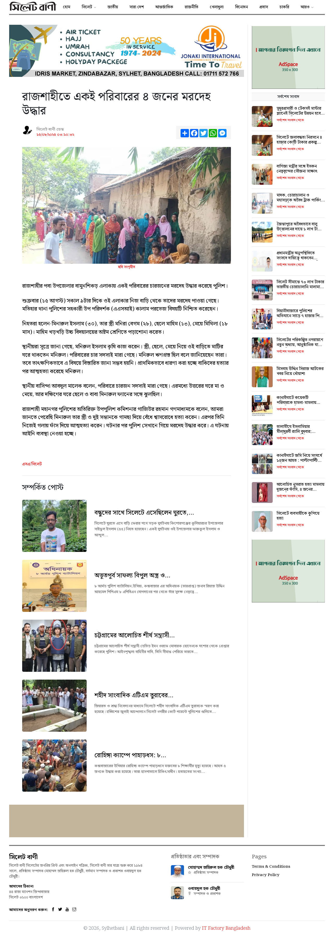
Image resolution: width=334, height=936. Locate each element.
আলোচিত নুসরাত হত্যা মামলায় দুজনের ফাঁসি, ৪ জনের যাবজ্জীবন (300, 489)
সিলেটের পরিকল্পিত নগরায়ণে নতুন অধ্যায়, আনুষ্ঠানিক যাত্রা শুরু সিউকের (300, 345)
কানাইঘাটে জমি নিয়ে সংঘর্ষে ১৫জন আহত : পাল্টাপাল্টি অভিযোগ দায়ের (299, 460)
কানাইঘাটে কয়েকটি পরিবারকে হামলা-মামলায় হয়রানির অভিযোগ (296, 403)
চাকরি (284, 7)
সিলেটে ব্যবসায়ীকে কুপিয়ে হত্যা (298, 516)
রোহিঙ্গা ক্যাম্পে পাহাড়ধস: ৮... (130, 755)
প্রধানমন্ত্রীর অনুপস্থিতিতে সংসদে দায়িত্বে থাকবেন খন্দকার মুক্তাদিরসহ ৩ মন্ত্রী (298, 258)
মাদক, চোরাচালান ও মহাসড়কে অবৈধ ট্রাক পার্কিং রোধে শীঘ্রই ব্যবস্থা (299, 200)
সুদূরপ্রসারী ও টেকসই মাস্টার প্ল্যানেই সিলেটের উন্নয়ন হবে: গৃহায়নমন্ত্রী (299, 113)
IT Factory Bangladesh (226, 928)
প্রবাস (263, 7)
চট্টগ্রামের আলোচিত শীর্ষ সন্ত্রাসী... (134, 636)
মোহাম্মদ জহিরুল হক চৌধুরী (211, 867)
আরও (305, 7)
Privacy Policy (265, 875)
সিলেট (87, 7)
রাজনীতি (191, 7)
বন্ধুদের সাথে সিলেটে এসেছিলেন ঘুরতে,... (144, 513)
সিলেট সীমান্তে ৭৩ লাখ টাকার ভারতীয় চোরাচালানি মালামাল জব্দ (300, 287)
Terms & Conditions (271, 867)
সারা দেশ (136, 7)
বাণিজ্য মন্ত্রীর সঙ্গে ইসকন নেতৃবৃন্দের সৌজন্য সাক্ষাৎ (297, 169)
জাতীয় (113, 7)
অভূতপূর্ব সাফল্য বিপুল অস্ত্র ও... (132, 576)
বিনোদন (241, 7)
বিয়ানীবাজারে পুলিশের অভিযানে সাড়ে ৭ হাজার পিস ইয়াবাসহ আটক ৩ (299, 316)
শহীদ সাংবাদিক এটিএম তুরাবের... (133, 695)
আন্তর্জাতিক (164, 7)
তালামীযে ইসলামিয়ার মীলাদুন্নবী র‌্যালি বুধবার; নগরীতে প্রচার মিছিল (294, 431)
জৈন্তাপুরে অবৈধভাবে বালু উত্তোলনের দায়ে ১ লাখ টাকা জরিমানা (299, 229)
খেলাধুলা (217, 7)
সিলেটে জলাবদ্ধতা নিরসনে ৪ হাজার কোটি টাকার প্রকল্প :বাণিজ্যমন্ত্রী (299, 142)
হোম (66, 7)
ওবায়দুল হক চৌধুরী (204, 888)
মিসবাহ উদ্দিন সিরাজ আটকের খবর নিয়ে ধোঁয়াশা (300, 371)
